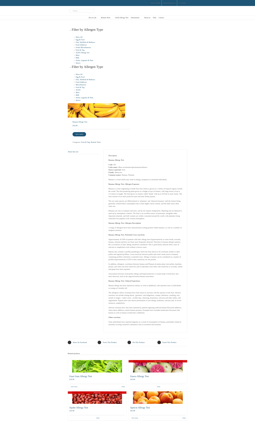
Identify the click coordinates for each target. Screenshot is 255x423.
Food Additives (81, 45)
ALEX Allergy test (82, 53)
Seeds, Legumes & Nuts (84, 60)
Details (123, 386)
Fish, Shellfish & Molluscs (85, 42)
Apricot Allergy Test (140, 407)
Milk (77, 58)
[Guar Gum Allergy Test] (97, 366)
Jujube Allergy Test (78, 407)
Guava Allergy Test (139, 376)
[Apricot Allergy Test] (158, 397)
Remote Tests (96, 142)
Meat (77, 55)
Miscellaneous (81, 85)
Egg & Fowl (80, 40)
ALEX (78, 90)
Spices (78, 63)
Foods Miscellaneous (83, 47)
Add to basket (79, 134)
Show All (79, 37)
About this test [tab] (73, 152)
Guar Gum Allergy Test (80, 376)
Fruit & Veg (80, 50)
